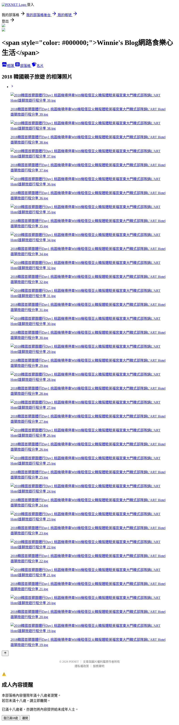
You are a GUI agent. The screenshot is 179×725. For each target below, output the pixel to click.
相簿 (11, 66)
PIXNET (74, 661)
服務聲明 (98, 666)
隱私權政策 (82, 666)
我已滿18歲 (10, 718)
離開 (25, 718)
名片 (40, 66)
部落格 (25, 66)
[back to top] (5, 653)
